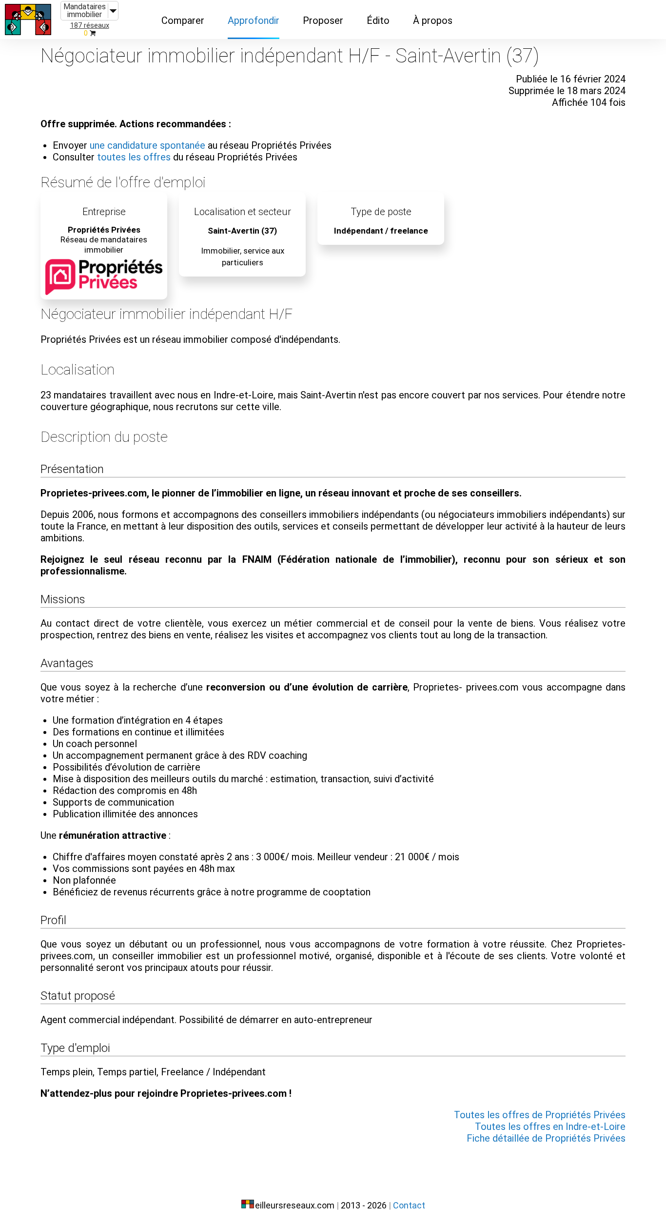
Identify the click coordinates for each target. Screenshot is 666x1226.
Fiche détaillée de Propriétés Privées (546, 1138)
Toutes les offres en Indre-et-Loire (550, 1126)
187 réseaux (89, 25)
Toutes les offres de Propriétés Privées (540, 1115)
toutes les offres (134, 157)
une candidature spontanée (147, 145)
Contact (409, 1205)
